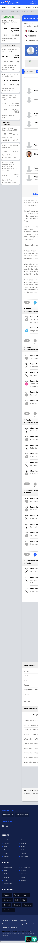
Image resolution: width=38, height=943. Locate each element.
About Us (14, 920)
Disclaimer (5, 924)
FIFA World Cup (8, 814)
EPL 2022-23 (25, 867)
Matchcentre (8, 884)
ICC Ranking (25, 856)
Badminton (7, 900)
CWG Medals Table (22, 814)
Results (23, 843)
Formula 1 (7, 895)
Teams (6, 853)
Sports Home (5, 12)
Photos (23, 846)
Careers (4, 927)
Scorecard (30, 71)
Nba (23, 900)
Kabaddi (7, 905)
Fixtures (28, 7)
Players (23, 853)
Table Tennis (8, 910)
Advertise (5, 920)
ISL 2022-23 (8, 867)
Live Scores (7, 840)
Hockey (25, 895)
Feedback (23, 920)
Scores (12, 7)
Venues (6, 856)
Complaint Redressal (25, 924)
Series (19, 7)
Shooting (16, 905)
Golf (16, 900)
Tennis (16, 895)
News (5, 846)
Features (24, 850)
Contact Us (13, 927)
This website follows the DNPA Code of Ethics (16, 931)
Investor (13, 924)
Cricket (4, 7)
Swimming (27, 905)
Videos (6, 850)
